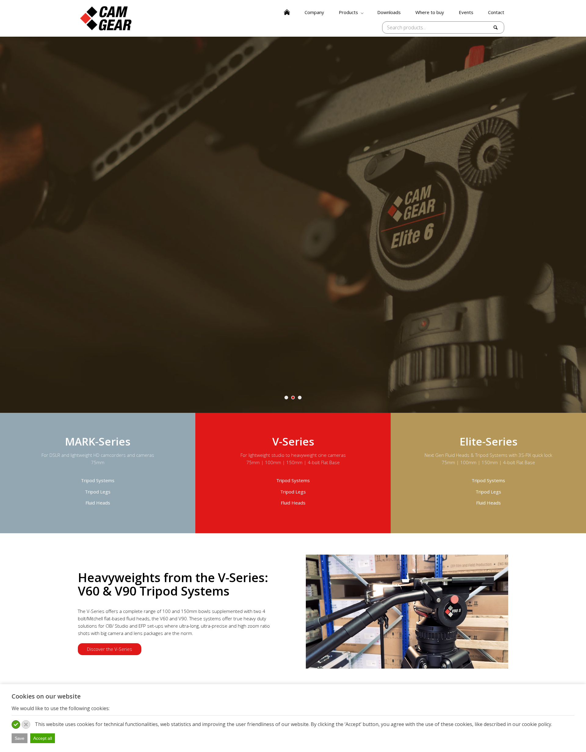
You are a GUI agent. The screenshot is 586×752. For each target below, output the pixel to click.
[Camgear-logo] (106, 18)
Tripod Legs (97, 492)
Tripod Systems (97, 480)
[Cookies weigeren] (26, 724)
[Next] (580, 224)
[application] (407, 612)
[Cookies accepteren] (16, 724)
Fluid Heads (97, 503)
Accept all (42, 738)
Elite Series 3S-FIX (293, 262)
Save (19, 738)
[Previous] (5, 224)
